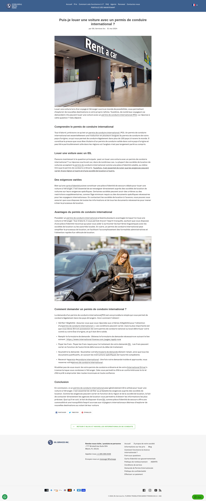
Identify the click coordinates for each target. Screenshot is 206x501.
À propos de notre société (144, 444)
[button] (195, 5)
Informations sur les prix (134, 447)
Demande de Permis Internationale (138, 468)
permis (72, 359)
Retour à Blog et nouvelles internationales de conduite (104, 426)
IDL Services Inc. (119, 496)
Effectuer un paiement (133, 474)
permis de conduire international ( (104, 132)
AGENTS (154, 462)
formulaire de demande (107, 352)
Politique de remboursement (136, 462)
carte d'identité (73, 185)
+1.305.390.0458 (103, 454)
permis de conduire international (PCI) (119, 115)
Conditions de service (133, 465)
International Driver (136, 367)
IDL (129, 344)
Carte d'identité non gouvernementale (139, 459)
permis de (79, 165)
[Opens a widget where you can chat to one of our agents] (198, 497)
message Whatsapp (108, 459)
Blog (150, 447)
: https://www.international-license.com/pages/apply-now (93, 339)
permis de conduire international (82, 218)
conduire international (88, 359)
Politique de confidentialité (135, 471)
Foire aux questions (132, 456)
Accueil (127, 444)
